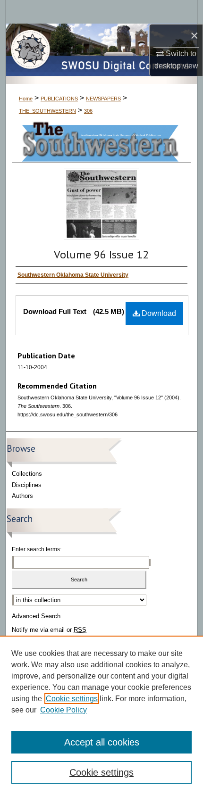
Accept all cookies (101, 742)
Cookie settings (72, 699)
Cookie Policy (63, 710)
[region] (101, 715)
